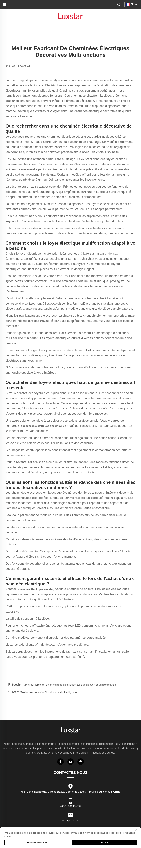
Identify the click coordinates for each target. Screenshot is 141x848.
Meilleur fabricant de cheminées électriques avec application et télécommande (70, 684)
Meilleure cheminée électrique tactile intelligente (49, 692)
